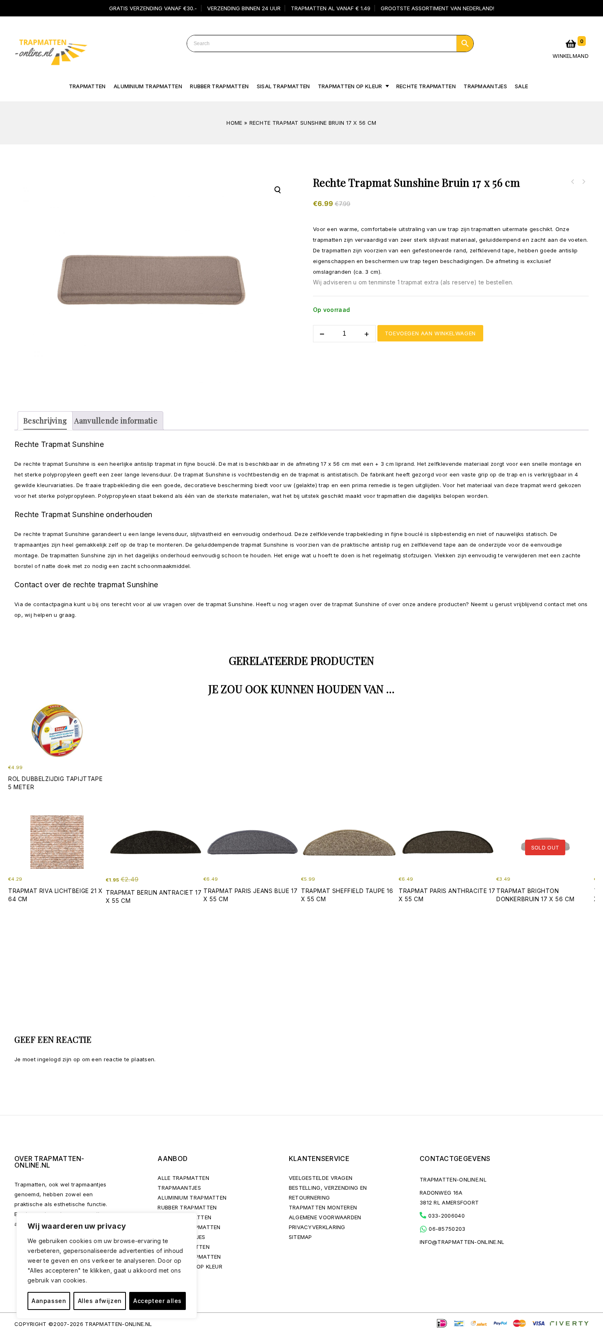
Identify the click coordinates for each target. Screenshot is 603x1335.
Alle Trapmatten (183, 1178)
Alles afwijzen (100, 1300)
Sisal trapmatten (283, 86)
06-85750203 (446, 1228)
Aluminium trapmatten (148, 86)
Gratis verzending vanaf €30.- (153, 8)
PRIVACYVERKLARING (317, 1227)
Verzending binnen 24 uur (244, 8)
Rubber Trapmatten (219, 86)
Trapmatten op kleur (350, 86)
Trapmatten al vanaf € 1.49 (330, 8)
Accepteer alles (157, 1300)
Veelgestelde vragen (321, 1178)
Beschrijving (45, 421)
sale (521, 86)
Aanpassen (49, 1300)
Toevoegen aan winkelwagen (430, 333)
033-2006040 (445, 1215)
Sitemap (300, 1237)
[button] (277, 190)
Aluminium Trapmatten (192, 1197)
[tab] (45, 420)
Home (234, 122)
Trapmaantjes (485, 86)
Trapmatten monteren (323, 1207)
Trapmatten (87, 86)
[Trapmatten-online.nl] (50, 50)
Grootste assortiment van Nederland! (437, 8)
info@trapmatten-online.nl (462, 1242)
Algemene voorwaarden (325, 1217)
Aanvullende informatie (116, 421)
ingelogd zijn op (58, 1059)
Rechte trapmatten (426, 86)
